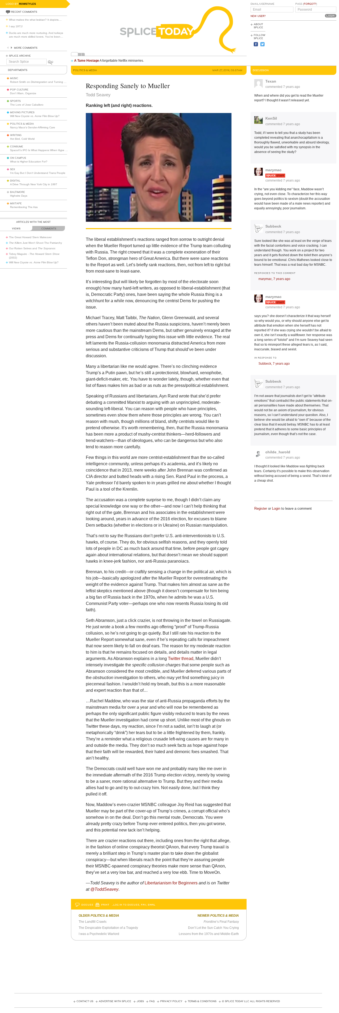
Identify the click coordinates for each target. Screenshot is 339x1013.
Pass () (306, 4)
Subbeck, (274, 363)
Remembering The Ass (24, 207)
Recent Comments (24, 11)
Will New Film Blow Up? (35, 116)
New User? (258, 16)
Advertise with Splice (115, 1001)
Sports (15, 101)
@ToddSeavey (104, 889)
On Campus (18, 158)
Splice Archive (20, 55)
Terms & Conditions (202, 1001)
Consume (16, 146)
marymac (273, 170)
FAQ (152, 1001)
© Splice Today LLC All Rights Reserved (251, 1001)
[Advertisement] (312, 42)
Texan (270, 81)
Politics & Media (22, 123)
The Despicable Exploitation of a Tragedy (108, 928)
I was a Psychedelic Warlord (99, 934)
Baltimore (17, 192)
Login (276, 508)
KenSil (271, 118)
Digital (15, 180)
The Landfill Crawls (92, 922)
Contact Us (85, 1001)
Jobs (140, 1001)
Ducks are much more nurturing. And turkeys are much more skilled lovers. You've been (36, 34)
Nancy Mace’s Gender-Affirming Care (32, 127)
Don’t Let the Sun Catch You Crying (213, 928)
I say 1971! (16, 26)
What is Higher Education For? (28, 161)
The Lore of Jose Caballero (26, 104)
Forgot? (310, 4)
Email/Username (262, 4)
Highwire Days (18, 195)
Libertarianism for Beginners (171, 883)
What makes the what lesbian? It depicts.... (35, 19)
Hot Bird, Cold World (22, 138)
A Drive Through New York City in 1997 (33, 184)
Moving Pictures (22, 112)
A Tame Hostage (86, 60)
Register (260, 508)
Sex (12, 169)
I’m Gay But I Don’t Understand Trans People (37, 172)
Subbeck (273, 226)
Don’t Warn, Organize (23, 93)
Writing (15, 135)
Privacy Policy (171, 1001)
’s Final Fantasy (221, 922)
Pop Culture (19, 89)
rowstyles (27, 3)
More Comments (25, 47)
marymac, (274, 279)
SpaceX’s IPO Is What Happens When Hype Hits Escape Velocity (50, 150)
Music (14, 78)
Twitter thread (180, 658)
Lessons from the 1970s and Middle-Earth (209, 934)
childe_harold (277, 452)
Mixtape (16, 203)
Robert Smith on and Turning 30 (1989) (43, 81)
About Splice (258, 26)
